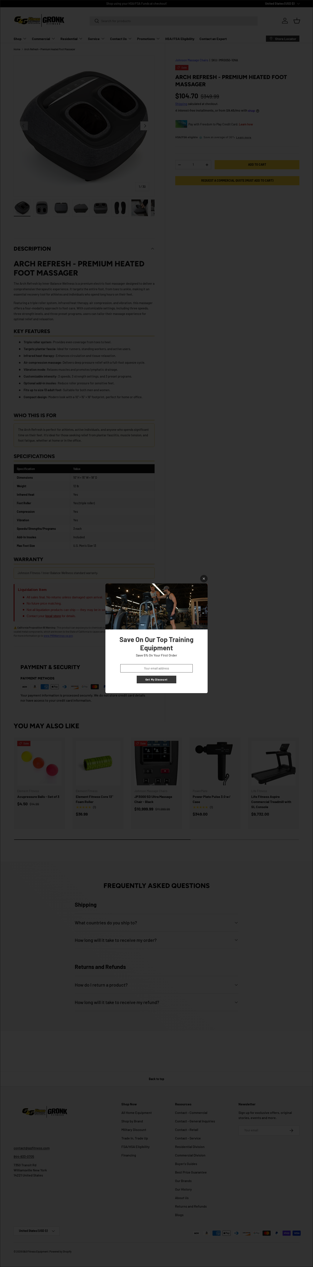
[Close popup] (204, 578)
